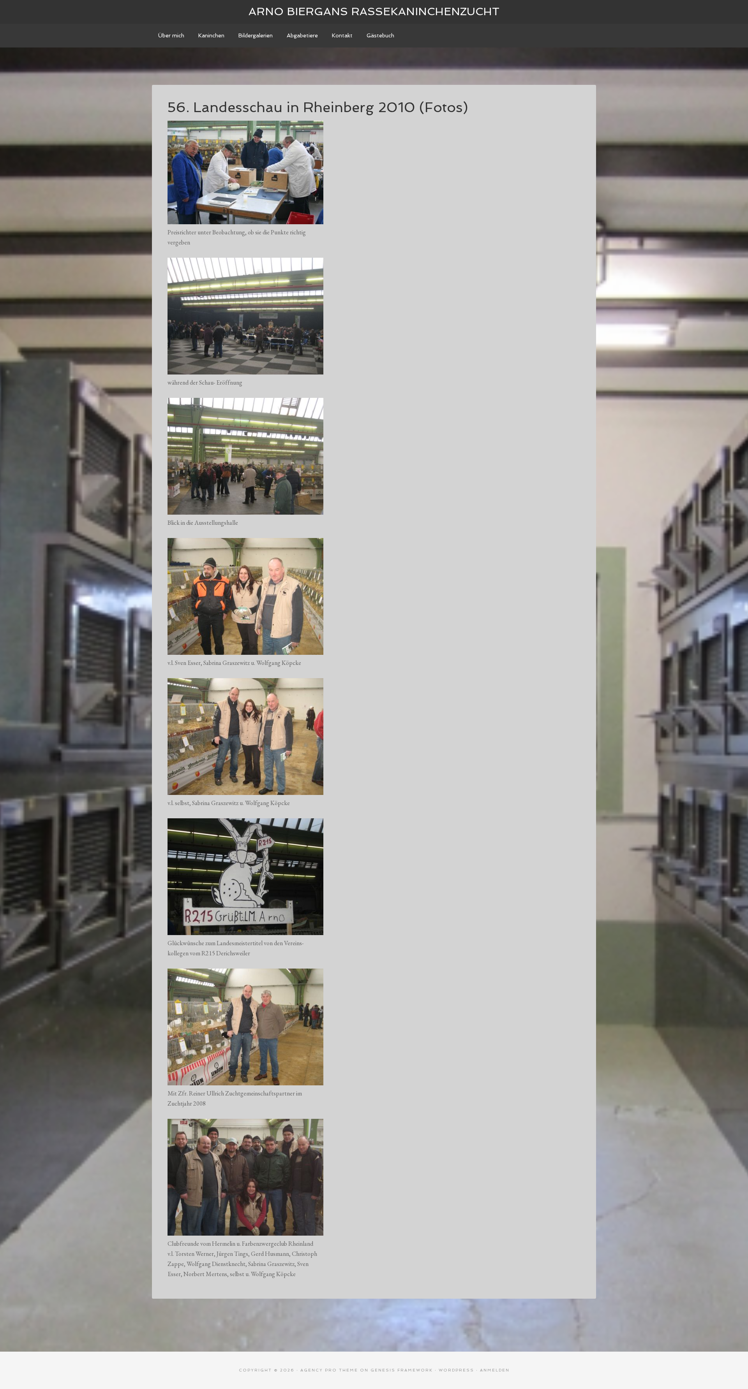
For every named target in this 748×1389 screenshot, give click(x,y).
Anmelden (495, 1370)
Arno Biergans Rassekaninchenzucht (374, 11)
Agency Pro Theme (329, 1370)
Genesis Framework (401, 1370)
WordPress (456, 1370)
